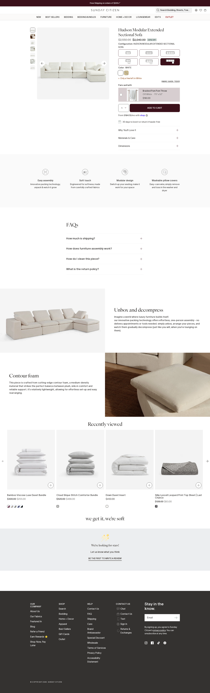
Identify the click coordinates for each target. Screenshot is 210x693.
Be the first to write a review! (105, 558)
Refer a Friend (37, 631)
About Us (35, 611)
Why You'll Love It (127, 130)
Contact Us (93, 608)
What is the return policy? (82, 269)
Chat (122, 608)
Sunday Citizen (55, 682)
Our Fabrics (36, 616)
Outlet (62, 639)
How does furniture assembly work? (89, 248)
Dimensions (124, 146)
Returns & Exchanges (126, 631)
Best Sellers (65, 629)
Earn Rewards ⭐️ (39, 636)
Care (89, 624)
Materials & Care (126, 138)
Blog (32, 626)
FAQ (89, 614)
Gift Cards (64, 634)
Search (62, 608)
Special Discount (96, 637)
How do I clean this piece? (82, 258)
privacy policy (159, 630)
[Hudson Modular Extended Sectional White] (32, 30)
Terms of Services (96, 648)
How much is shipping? (80, 238)
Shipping (91, 619)
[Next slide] (104, 63)
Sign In (123, 624)
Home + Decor (66, 619)
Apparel (63, 624)
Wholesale (92, 642)
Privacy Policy (94, 653)
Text (122, 619)
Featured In (36, 621)
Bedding (63, 614)
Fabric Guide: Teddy (171, 81)
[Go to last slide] (42, 63)
